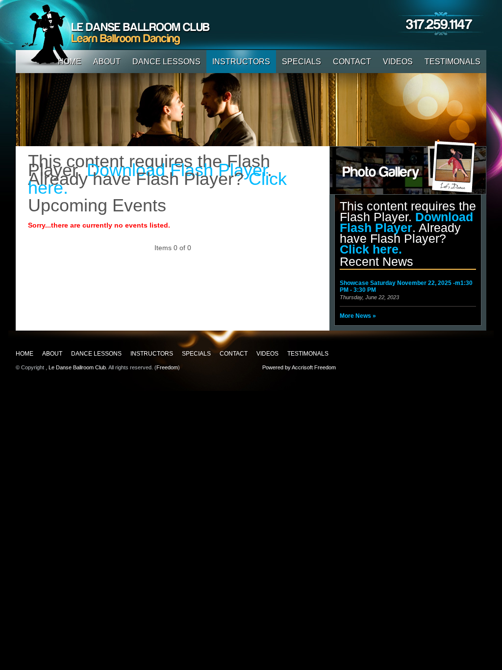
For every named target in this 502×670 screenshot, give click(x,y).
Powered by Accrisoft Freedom (299, 367)
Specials (301, 61)
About (107, 61)
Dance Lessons (166, 61)
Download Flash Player (406, 222)
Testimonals (452, 61)
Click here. (371, 249)
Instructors (241, 61)
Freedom (167, 367)
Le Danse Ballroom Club (77, 367)
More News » (358, 315)
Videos (398, 61)
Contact (352, 61)
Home (69, 61)
